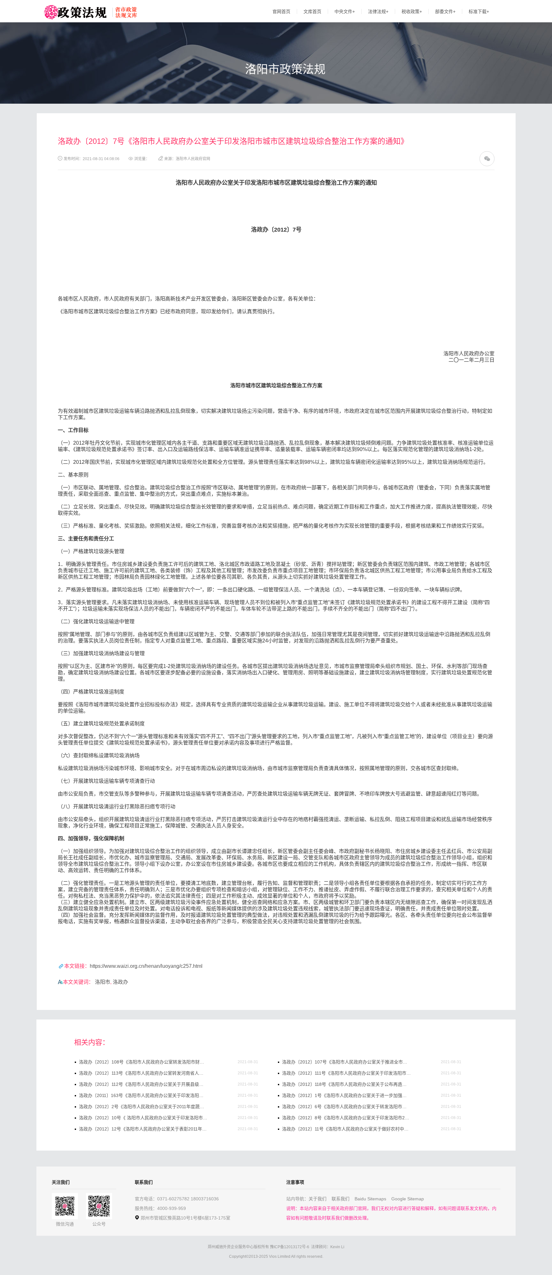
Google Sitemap (407, 1198)
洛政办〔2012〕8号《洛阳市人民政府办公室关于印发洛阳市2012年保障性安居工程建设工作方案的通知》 (346, 1117)
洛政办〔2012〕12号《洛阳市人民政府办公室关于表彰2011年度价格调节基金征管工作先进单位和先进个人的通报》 (143, 1128)
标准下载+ (479, 11)
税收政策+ (412, 11)
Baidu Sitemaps (370, 1198)
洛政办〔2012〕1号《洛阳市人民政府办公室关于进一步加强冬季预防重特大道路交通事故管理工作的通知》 (346, 1095)
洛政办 (120, 982)
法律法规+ (378, 11)
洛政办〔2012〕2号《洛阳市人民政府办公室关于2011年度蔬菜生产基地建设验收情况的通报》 (143, 1106)
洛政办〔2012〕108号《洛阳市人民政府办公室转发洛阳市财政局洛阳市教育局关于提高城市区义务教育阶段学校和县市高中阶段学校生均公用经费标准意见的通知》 (143, 1061)
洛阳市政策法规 (285, 69)
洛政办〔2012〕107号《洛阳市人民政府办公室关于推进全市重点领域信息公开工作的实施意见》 (346, 1061)
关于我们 (317, 1198)
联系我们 (340, 1198)
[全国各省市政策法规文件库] (75, 12)
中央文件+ (344, 11)
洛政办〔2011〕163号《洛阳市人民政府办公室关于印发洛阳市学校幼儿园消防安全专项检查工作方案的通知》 (143, 1095)
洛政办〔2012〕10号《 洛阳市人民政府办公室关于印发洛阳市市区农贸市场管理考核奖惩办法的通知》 (143, 1117)
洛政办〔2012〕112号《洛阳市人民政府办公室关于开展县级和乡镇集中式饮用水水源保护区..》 (143, 1084)
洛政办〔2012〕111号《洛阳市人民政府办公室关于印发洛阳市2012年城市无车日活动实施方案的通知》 (346, 1073)
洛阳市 (102, 982)
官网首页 (281, 11)
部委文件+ (445, 11)
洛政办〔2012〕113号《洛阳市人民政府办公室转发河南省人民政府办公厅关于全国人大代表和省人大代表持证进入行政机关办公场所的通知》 (143, 1073)
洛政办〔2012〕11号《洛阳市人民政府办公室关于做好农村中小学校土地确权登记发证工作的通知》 (346, 1128)
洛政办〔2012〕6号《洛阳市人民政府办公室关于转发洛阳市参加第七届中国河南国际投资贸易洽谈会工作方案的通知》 (346, 1106)
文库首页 (312, 11)
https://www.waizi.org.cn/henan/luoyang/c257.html (146, 966)
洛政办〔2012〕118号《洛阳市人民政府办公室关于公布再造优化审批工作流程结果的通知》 (346, 1084)
